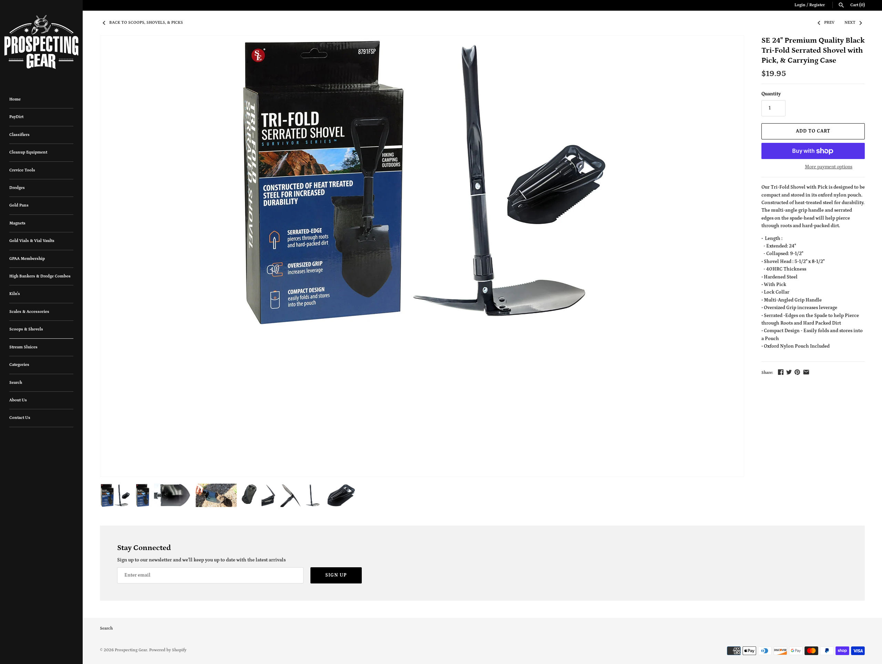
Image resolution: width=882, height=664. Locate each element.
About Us (18, 400)
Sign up (336, 575)
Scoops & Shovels (26, 329)
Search (15, 382)
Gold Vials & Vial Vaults (31, 241)
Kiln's (14, 294)
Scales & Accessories (29, 311)
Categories (19, 364)
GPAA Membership (27, 258)
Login (800, 5)
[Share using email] (806, 372)
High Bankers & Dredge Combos (40, 276)
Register (817, 5)
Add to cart (813, 131)
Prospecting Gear (131, 650)
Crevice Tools (22, 170)
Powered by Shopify (167, 650)
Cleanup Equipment (28, 152)
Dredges (17, 188)
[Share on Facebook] (780, 372)
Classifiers (19, 135)
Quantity (771, 94)
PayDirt (16, 117)
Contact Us (19, 417)
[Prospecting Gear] (41, 42)
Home (15, 99)
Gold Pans (19, 205)
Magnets (17, 223)
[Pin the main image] (797, 372)
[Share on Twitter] (789, 372)
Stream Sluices (23, 347)
